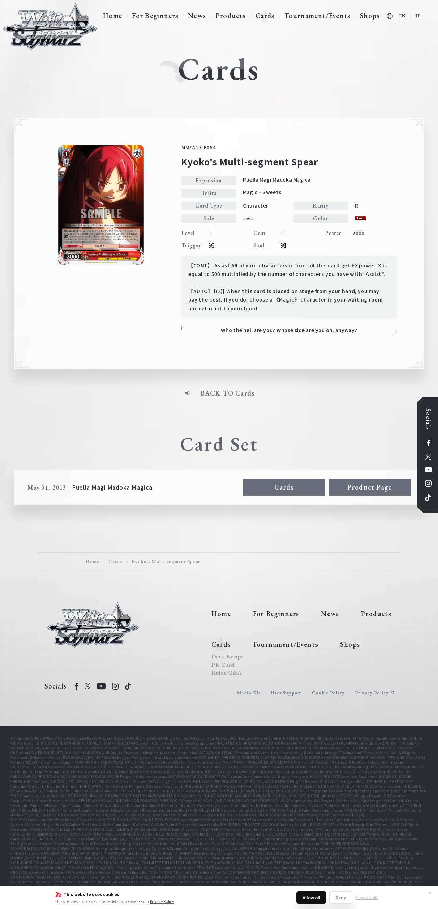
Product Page (369, 487)
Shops (370, 15)
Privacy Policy (162, 901)
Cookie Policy (328, 693)
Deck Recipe (227, 656)
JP (418, 16)
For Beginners (155, 15)
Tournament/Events (317, 15)
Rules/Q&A (226, 673)
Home (113, 15)
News (197, 15)
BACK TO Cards (228, 393)
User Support (286, 693)
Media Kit (249, 693)
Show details (366, 897)
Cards (265, 15)
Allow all (311, 897)
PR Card (222, 665)
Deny (341, 897)
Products (231, 15)
